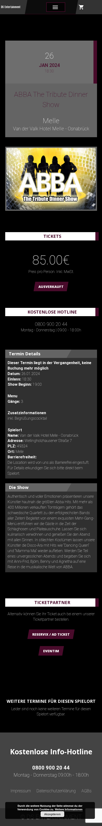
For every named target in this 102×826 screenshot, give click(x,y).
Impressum (20, 790)
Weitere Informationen (69, 809)
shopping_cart (81, 7)
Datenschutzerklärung (56, 790)
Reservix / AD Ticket (51, 634)
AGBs (86, 790)
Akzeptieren (52, 814)
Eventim (51, 651)
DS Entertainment (10, 7)
